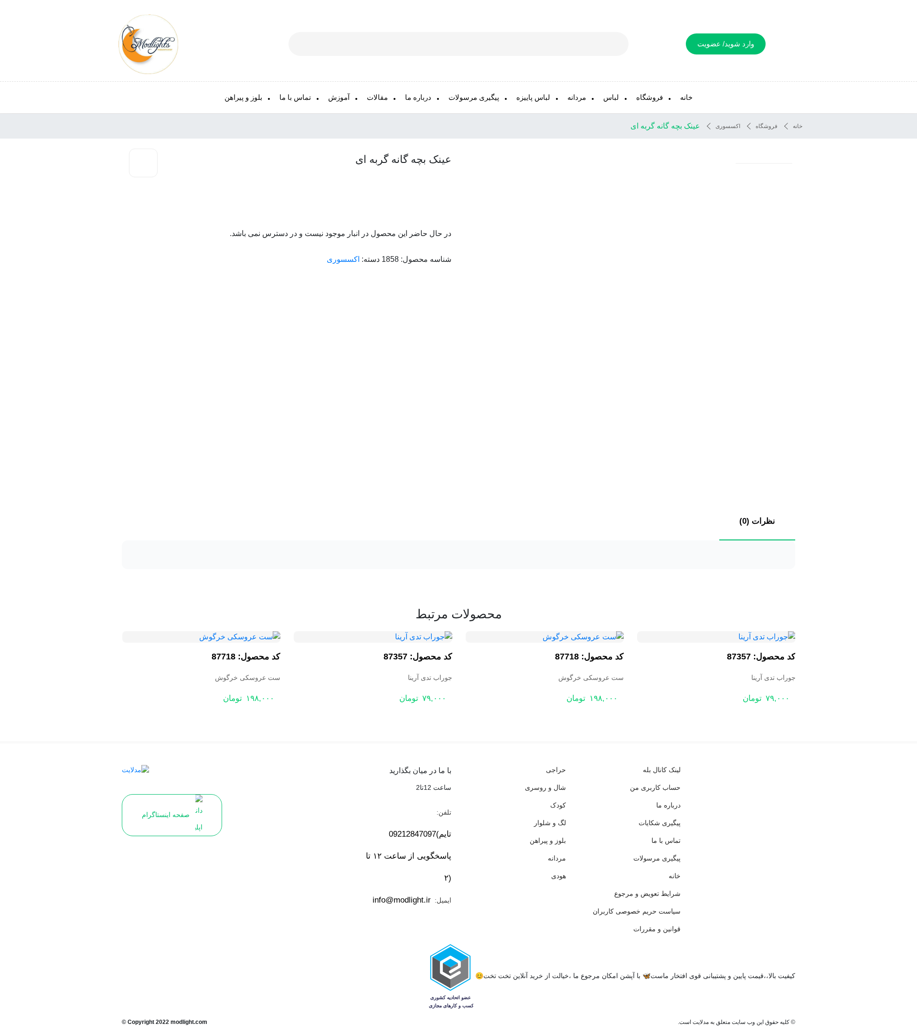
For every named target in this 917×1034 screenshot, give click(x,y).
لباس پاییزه (533, 97)
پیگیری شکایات (660, 823)
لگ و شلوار (550, 823)
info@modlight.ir (402, 900)
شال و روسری (545, 787)
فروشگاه (649, 97)
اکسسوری (727, 126)
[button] (764, 163)
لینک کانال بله (662, 770)
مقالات (377, 97)
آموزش (339, 97)
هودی (558, 876)
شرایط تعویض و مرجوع (647, 893)
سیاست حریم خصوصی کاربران (637, 911)
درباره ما (418, 97)
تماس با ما (295, 97)
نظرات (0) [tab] (757, 521)
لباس (611, 97)
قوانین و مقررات (657, 929)
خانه (686, 97)
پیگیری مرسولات (473, 97)
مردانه (576, 97)
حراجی (556, 770)
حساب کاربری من (655, 787)
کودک (558, 805)
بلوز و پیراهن (243, 97)
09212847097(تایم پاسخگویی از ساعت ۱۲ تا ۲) (408, 856)
